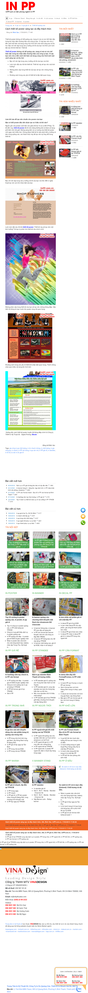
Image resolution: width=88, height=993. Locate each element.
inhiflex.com (59, 931)
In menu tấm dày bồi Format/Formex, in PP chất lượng (70, 677)
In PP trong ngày (12, 791)
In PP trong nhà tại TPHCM (16, 751)
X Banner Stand (19, 18)
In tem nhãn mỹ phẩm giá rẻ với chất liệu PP (70, 618)
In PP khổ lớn (72, 18)
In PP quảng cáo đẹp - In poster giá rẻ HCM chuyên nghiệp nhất (18, 637)
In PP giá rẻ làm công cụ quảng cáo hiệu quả (18, 586)
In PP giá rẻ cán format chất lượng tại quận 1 (70, 813)
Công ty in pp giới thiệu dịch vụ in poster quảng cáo (17, 633)
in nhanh (15, 450)
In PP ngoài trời (41, 705)
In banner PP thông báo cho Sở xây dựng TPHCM (44, 640)
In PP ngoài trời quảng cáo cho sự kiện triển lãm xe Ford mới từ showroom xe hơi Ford (44, 738)
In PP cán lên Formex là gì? (76, 137)
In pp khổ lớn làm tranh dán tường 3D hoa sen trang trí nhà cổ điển (71, 740)
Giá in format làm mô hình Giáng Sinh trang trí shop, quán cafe (71, 689)
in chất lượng (45, 448)
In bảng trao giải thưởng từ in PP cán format (76, 109)
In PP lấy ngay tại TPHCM (16, 801)
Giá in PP (10, 693)
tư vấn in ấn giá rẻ (17, 452)
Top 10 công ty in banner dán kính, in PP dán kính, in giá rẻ (18, 544)
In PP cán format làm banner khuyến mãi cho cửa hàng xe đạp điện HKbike (43, 634)
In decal (57, 18)
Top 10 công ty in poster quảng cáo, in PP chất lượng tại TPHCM (17, 628)
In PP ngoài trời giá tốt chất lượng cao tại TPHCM (43, 731)
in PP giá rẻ (43, 450)
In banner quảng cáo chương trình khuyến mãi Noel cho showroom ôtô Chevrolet (42, 621)
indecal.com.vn (66, 929)
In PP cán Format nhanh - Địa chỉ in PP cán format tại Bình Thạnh (31, 493)
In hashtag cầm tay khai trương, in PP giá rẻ (30, 497)
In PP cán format (69, 650)
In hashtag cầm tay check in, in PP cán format (16, 676)
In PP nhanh (12, 761)
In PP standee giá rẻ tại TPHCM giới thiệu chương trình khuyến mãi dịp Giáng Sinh (44, 700)
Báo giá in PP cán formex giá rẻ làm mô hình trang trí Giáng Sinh (71, 700)
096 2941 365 (10, 911)
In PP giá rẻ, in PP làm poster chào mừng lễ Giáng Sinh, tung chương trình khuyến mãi (17, 797)
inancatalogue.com (38, 931)
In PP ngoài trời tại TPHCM (43, 746)
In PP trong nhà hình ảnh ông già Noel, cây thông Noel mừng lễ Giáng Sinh (17, 740)
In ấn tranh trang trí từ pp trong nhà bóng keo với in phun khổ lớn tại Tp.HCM (71, 808)
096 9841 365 (10, 905)
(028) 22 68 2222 (20, 900)
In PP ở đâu (65, 761)
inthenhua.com (35, 929)
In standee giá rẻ (39, 788)
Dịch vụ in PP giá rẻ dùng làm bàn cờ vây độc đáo (32, 485)
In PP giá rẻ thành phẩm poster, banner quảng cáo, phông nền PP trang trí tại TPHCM (44, 543)
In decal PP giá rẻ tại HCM (70, 623)
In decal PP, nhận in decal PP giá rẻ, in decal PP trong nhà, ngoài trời (70, 636)
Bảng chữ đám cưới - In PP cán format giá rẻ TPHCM (44, 565)
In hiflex (64, 18)
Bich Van (16, 32)
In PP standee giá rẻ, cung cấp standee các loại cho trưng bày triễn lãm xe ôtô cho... (44, 689)
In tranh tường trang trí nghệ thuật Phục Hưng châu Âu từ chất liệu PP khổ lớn (70, 747)
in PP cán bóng (23, 450)
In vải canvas (48, 18)
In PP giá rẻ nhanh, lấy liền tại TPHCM (16, 786)
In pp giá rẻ (25, 25)
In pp (10, 18)
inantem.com (77, 929)
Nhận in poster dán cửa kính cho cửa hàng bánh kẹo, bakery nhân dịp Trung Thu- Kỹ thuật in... (18, 644)
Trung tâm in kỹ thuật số (13, 924)
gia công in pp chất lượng (18, 448)
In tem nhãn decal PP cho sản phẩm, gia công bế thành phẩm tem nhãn (71, 627)
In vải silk (39, 18)
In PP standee (76, 123)
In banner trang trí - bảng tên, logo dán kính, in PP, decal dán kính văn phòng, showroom (31, 489)
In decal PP (10, 21)
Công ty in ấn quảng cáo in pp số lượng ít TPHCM (17, 686)
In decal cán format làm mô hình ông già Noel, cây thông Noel (18, 564)
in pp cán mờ (34, 450)
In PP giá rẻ (44, 587)
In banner (18, 21)
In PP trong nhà (14, 705)
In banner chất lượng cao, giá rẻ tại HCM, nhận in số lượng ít (45, 644)
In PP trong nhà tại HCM (15, 749)
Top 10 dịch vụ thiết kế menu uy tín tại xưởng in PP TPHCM (35, 500)
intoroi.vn (56, 929)
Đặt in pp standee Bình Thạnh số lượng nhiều (41, 676)
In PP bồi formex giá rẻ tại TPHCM (76, 151)
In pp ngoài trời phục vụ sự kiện (26, 521)
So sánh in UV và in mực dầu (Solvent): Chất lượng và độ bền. (71, 787)
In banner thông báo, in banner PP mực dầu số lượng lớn (44, 629)
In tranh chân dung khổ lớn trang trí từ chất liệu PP (70, 752)
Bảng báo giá (30, 18)
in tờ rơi (7, 452)
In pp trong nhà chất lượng (24, 518)
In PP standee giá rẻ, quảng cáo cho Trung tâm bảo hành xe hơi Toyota (69, 584)
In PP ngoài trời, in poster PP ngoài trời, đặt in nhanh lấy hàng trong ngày (45, 750)
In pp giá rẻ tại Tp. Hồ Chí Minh (26, 513)
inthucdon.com (47, 929)
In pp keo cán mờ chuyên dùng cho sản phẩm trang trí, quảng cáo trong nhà (17, 732)
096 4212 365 (10, 914)
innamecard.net (11, 931)
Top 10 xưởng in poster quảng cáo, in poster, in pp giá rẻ (16, 619)
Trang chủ (8, 25)
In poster (26, 21)
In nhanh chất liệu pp (23, 516)
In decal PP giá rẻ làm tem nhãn (71, 632)
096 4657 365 (10, 908)
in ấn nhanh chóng (34, 448)
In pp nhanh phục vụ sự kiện (25, 523)
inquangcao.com (11, 929)
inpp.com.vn (50, 931)
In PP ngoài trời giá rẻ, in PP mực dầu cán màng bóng (43, 743)
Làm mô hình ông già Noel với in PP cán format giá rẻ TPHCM (70, 544)
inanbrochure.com (24, 931)
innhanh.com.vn (23, 929)
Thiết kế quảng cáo (38, 25)
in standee (51, 450)
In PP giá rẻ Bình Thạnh (70, 567)
